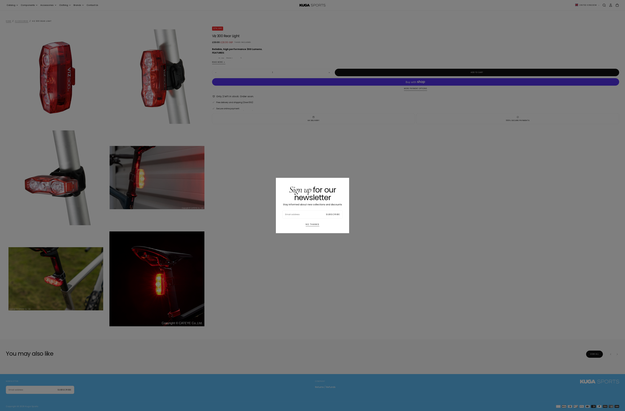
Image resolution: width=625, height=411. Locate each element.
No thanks (312, 224)
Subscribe (333, 214)
